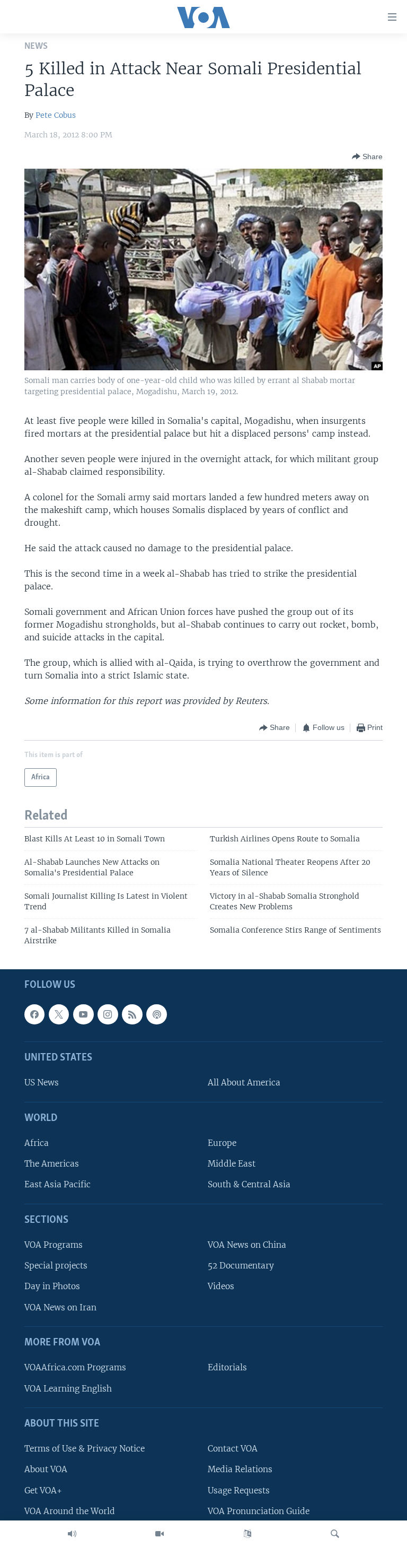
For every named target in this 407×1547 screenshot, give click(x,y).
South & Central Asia (249, 1184)
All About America (244, 1082)
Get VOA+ (43, 1490)
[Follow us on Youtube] (83, 1014)
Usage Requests (239, 1490)
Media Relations (240, 1469)
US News (41, 1082)
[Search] (335, 1533)
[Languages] (247, 1533)
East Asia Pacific (57, 1184)
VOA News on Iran (60, 1307)
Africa (36, 1143)
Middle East (231, 1164)
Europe (222, 1143)
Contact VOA (233, 1449)
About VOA (45, 1469)
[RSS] (132, 1014)
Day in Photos (52, 1286)
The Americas (51, 1164)
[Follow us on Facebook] (34, 1014)
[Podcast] (156, 1014)
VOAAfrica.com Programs (75, 1367)
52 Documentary (241, 1266)
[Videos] (159, 1533)
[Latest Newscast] (72, 1533)
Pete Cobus (56, 115)
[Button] (367, 156)
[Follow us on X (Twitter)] (59, 1014)
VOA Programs (53, 1245)
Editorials (227, 1367)
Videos (221, 1286)
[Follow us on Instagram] (108, 1014)
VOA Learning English (68, 1388)
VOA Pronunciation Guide (258, 1511)
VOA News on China (247, 1245)
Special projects (55, 1266)
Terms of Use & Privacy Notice (84, 1449)
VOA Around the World (69, 1511)
